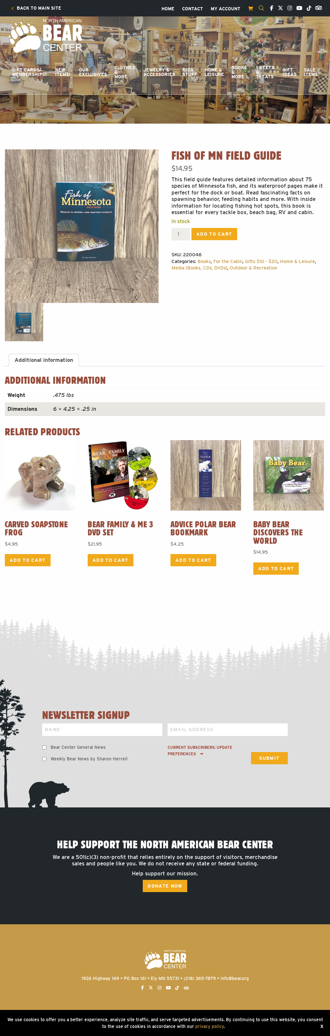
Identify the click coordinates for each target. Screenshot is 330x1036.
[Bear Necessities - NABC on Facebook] (270, 8)
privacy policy (209, 1026)
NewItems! (63, 72)
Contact (192, 9)
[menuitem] (36, 8)
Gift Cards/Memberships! (29, 72)
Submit (269, 758)
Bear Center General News (78, 747)
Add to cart (214, 234)
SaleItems (311, 72)
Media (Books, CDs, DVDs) (199, 268)
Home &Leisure (214, 72)
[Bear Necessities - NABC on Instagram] (288, 8)
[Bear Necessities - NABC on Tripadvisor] (317, 7)
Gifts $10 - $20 (261, 261)
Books (204, 261)
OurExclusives (93, 72)
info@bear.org (234, 978)
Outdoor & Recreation (253, 268)
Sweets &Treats (265, 72)
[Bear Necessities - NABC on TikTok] (307, 8)
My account (225, 9)
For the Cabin (227, 261)
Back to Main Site (38, 8)
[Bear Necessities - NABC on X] (279, 8)
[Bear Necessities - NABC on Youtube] (297, 8)
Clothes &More (124, 72)
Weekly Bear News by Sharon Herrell (89, 758)
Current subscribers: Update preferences (200, 750)
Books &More (239, 72)
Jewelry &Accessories (159, 72)
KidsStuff (189, 72)
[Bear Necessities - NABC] (45, 35)
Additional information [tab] (44, 360)
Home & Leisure (297, 261)
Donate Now (165, 886)
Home (167, 9)
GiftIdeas (289, 72)
